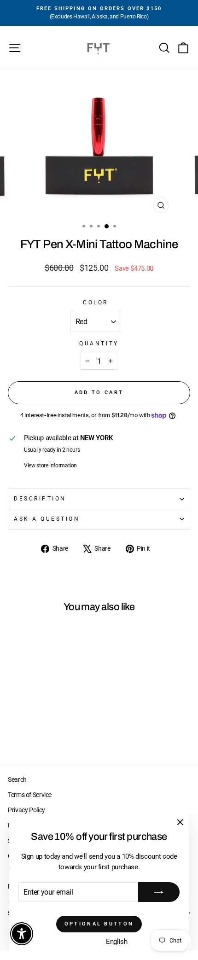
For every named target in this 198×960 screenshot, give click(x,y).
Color (95, 302)
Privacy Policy (26, 810)
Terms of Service (30, 794)
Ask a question (47, 519)
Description (40, 498)
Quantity (98, 343)
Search (17, 779)
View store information (50, 465)
